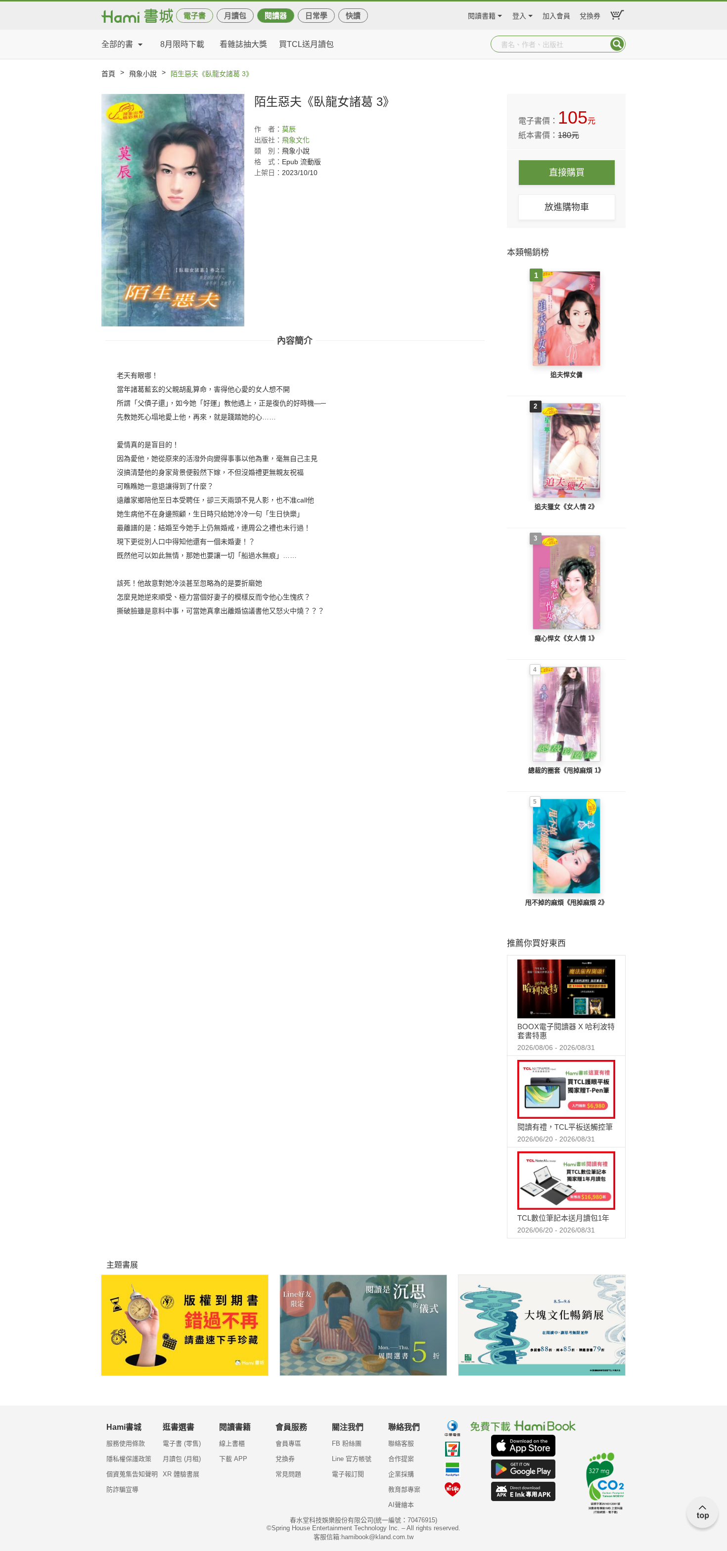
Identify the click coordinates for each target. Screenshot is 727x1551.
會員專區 (288, 1443)
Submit (617, 44)
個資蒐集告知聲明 (132, 1474)
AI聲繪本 (401, 1504)
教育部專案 (404, 1489)
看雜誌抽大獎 (243, 44)
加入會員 (556, 14)
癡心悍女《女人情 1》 (566, 638)
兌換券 (590, 14)
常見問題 (288, 1474)
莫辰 (289, 129)
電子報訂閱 (348, 1474)
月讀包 (235, 15)
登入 (519, 14)
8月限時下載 (182, 44)
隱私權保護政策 (128, 1458)
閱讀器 (276, 15)
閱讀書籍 (482, 14)
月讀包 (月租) (182, 1458)
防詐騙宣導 (122, 1489)
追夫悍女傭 (566, 374)
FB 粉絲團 (347, 1443)
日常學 (316, 15)
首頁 (108, 74)
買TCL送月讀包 (306, 44)
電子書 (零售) (182, 1443)
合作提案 (401, 1458)
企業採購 (401, 1474)
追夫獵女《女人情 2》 (566, 506)
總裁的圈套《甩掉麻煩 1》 (566, 770)
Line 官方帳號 (351, 1458)
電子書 (194, 15)
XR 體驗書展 (181, 1474)
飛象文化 (296, 140)
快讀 (353, 15)
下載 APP (233, 1458)
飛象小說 (143, 74)
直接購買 (567, 173)
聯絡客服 (401, 1443)
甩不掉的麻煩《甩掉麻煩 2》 (566, 902)
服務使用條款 (125, 1443)
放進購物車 (567, 207)
